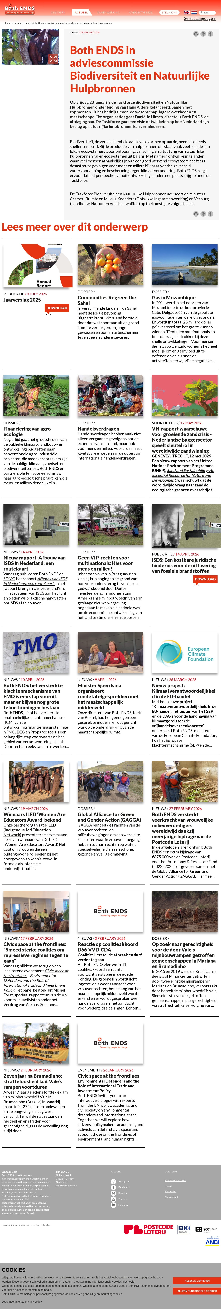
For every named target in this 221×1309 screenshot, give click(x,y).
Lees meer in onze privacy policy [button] (22, 1301)
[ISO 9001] (183, 1233)
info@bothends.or (66, 1185)
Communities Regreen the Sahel (107, 300)
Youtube (123, 1198)
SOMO (9, 578)
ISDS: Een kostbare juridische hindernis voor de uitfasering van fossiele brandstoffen (184, 565)
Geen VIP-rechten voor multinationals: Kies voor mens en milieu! (105, 563)
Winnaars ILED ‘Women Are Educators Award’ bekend (34, 817)
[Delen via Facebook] (210, 35)
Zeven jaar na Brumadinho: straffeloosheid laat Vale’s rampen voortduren (32, 1081)
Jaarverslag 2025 (22, 300)
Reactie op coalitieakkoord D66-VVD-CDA (108, 947)
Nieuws (29, 22)
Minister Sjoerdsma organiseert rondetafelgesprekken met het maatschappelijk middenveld (108, 696)
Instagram (123, 1181)
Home (8, 22)
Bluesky (122, 1193)
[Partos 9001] (206, 1233)
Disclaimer (46, 1225)
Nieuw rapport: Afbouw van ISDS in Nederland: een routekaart (34, 563)
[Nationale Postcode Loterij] (148, 1233)
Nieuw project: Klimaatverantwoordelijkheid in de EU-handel (183, 690)
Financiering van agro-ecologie (27, 431)
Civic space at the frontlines (108, 1076)
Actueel (18, 22)
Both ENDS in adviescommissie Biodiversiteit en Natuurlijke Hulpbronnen (73, 22)
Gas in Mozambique (174, 297)
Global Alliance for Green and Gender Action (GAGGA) (109, 817)
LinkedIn (123, 1204)
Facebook (123, 1187)
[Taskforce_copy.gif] (30, 63)
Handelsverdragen (98, 429)
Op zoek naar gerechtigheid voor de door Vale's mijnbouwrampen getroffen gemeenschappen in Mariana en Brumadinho (184, 955)
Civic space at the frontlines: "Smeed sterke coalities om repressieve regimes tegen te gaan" (35, 952)
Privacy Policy (33, 1225)
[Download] (57, 313)
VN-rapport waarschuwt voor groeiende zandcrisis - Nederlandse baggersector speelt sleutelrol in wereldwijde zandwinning (182, 440)
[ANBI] (212, 1244)
